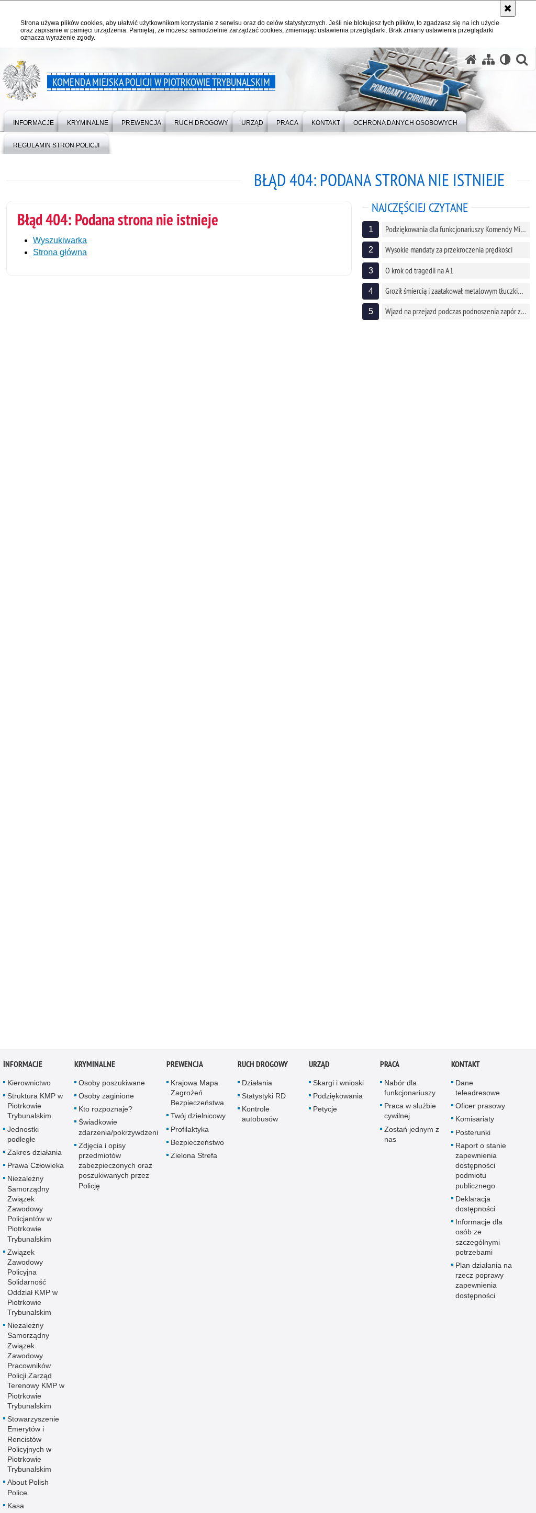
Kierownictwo (29, 1089)
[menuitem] (33, 120)
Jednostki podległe (23, 1141)
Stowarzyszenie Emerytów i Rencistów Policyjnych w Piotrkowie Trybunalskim (33, 1451)
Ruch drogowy (263, 1070)
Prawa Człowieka (35, 1172)
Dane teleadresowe (477, 1094)
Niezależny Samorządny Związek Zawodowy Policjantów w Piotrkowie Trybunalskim (29, 1216)
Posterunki (472, 1139)
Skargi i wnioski (338, 1089)
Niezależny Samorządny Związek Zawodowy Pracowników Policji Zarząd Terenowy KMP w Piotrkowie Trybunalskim (35, 1372)
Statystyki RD (264, 1103)
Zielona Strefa (194, 1163)
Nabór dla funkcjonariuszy (410, 1094)
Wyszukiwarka (60, 240)
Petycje (325, 1116)
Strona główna (60, 252)
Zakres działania (34, 1159)
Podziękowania (338, 1103)
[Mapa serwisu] (488, 59)
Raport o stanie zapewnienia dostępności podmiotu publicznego (480, 1172)
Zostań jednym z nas (411, 1141)
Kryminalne (94, 1070)
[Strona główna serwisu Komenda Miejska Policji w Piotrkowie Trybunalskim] (471, 59)
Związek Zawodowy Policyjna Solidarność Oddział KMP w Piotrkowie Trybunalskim (32, 1289)
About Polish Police (28, 1494)
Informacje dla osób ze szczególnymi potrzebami (478, 1244)
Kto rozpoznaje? (105, 1116)
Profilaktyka (190, 1136)
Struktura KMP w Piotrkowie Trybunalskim (35, 1113)
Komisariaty (474, 1126)
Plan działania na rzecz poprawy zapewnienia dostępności (483, 1287)
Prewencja (184, 1070)
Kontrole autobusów (260, 1121)
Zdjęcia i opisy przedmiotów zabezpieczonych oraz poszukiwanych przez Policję (115, 1172)
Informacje (22, 1070)
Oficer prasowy (480, 1113)
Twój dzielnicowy (198, 1123)
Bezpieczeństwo (197, 1149)
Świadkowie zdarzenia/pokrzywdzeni (118, 1134)
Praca (389, 1070)
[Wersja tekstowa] (505, 59)
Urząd (319, 1070)
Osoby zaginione (106, 1103)
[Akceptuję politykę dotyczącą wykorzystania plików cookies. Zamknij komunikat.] (508, 8)
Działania (257, 1089)
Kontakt (465, 1070)
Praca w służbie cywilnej (410, 1118)
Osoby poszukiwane (112, 1089)
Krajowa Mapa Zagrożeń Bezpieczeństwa (197, 1099)
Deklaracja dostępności (475, 1210)
